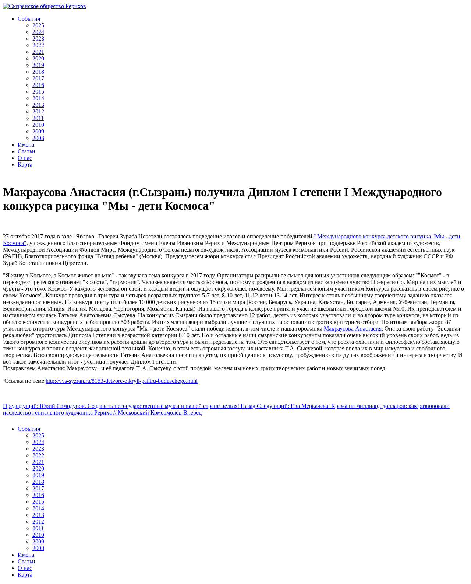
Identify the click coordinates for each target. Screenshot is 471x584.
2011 (38, 118)
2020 (38, 58)
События (29, 18)
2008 (38, 138)
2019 (38, 65)
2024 (38, 32)
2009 (38, 131)
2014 (38, 98)
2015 (38, 91)
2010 (38, 125)
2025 (38, 25)
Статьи (26, 151)
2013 (38, 105)
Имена (26, 144)
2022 (38, 45)
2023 (38, 38)
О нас (25, 158)
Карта (25, 164)
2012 (38, 111)
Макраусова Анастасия (353, 328)
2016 (38, 85)
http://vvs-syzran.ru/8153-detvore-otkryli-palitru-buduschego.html (122, 381)
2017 (38, 78)
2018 (38, 72)
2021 (38, 52)
